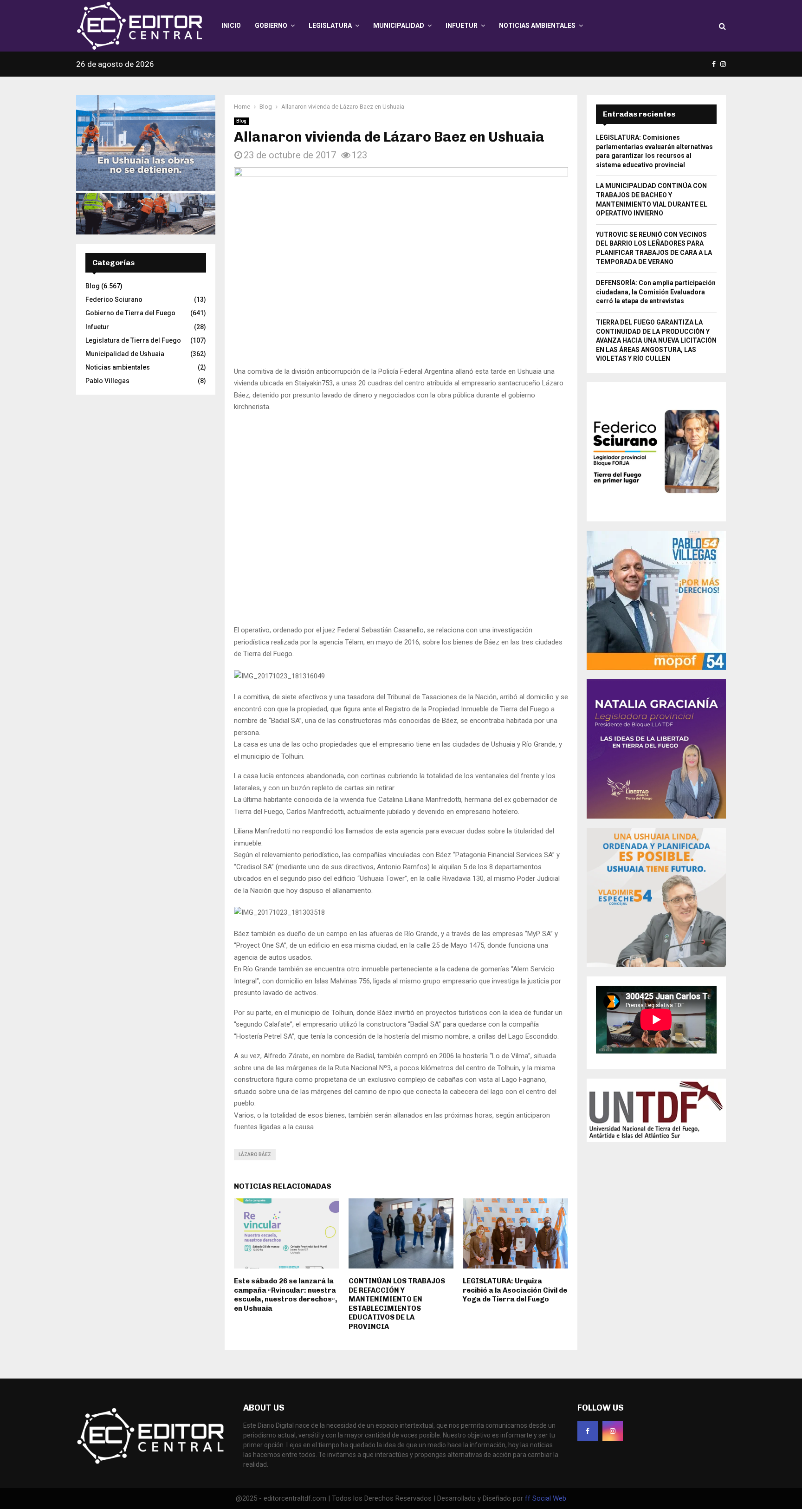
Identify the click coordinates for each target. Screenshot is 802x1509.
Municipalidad (398, 25)
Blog (241, 121)
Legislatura (330, 25)
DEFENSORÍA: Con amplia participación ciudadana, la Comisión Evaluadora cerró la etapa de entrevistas (656, 292)
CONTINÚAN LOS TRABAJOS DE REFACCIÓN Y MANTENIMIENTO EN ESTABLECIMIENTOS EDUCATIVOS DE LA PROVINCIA (397, 1124)
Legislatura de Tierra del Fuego (133, 340)
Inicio (231, 25)
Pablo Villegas (107, 380)
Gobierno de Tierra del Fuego (130, 313)
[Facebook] (587, 1251)
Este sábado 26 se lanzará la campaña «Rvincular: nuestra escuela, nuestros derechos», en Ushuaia (285, 1114)
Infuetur (462, 25)
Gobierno (271, 25)
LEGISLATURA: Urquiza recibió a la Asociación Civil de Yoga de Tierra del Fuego (515, 1110)
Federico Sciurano (113, 299)
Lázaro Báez (255, 974)
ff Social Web (545, 1318)
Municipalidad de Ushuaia (124, 354)
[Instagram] (612, 1251)
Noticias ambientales (537, 25)
